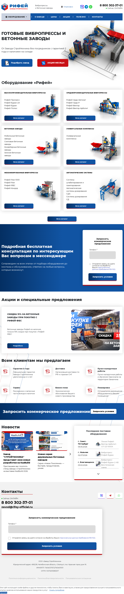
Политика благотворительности (51, 578)
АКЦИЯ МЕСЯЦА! (56, 63)
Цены (54, 17)
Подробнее (18, 346)
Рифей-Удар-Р (73, 103)
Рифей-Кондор (11, 188)
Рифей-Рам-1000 (12, 180)
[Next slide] (70, 454)
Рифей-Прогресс (12, 100)
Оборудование (16, 17)
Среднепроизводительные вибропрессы (86, 93)
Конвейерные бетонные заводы (15, 148)
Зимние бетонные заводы (12, 154)
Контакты (97, 17)
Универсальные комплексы (80, 129)
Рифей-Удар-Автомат (76, 100)
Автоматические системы (79, 173)
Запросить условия (103, 411)
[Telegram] (86, 7)
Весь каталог (19, 118)
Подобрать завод (20, 63)
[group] (98, 444)
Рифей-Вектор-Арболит (77, 108)
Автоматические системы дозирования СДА (76, 191)
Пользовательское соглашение (78, 578)
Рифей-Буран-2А (12, 103)
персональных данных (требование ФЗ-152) (103, 268)
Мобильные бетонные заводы (14, 137)
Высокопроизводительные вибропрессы (25, 93)
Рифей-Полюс (10, 108)
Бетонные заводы (13, 129)
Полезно (81, 17)
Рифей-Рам (9, 183)
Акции (66, 17)
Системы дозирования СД (76, 198)
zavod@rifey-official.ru (17, 507)
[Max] (82, 7)
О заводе (40, 17)
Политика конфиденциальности (22, 578)
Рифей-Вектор (73, 106)
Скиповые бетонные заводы (13, 142)
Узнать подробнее (56, 590)
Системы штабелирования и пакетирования (75, 183)
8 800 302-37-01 (111, 5)
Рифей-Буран (10, 106)
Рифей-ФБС (9, 185)
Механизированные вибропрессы (21, 173)
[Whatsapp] (90, 7)
